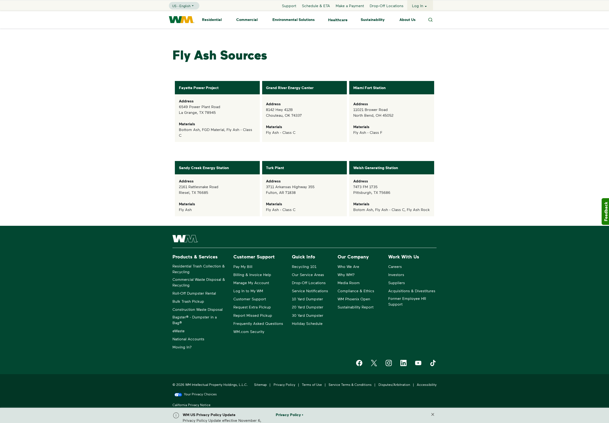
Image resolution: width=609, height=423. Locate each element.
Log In (417, 5)
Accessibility (427, 385)
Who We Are (348, 266)
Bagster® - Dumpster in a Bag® (194, 320)
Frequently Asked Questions (258, 323)
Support (289, 5)
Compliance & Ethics (356, 290)
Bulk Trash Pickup (188, 301)
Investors (396, 274)
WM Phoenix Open (354, 299)
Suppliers (396, 282)
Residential (212, 19)
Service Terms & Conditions (350, 385)
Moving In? (182, 347)
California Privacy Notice (191, 405)
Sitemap (260, 385)
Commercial (247, 19)
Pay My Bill (242, 266)
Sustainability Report (355, 307)
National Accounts (188, 339)
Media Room (349, 282)
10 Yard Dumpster (307, 299)
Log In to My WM (248, 290)
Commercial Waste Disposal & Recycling (198, 282)
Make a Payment (350, 5)
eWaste (178, 330)
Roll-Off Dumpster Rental (194, 293)
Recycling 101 (304, 266)
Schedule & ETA (316, 5)
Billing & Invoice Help (252, 274)
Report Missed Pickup (252, 315)
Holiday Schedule (307, 323)
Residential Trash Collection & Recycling (198, 269)
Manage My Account (251, 282)
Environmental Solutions (293, 19)
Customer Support (249, 299)
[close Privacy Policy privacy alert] (433, 414)
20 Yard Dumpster (307, 307)
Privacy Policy (284, 385)
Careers (395, 266)
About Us (407, 19)
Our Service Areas (308, 274)
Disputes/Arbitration (394, 385)
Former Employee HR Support (407, 301)
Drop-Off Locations (386, 5)
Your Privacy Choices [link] (200, 394)
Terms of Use (312, 385)
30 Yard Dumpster (307, 315)
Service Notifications (310, 290)
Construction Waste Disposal (197, 309)
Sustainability (373, 19)
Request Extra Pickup (252, 307)
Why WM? (346, 274)
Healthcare (338, 19)
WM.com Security (248, 331)
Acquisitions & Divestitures (411, 290)
